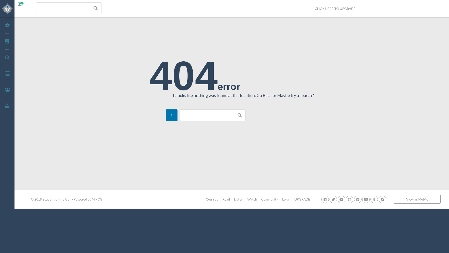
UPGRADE (302, 199)
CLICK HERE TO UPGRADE (335, 9)
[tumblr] (374, 199)
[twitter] (333, 199)
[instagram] (349, 199)
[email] (366, 199)
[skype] (382, 199)
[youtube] (341, 199)
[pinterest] (358, 199)
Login (286, 199)
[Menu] (21, 5)
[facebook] (325, 199)
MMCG (97, 199)
